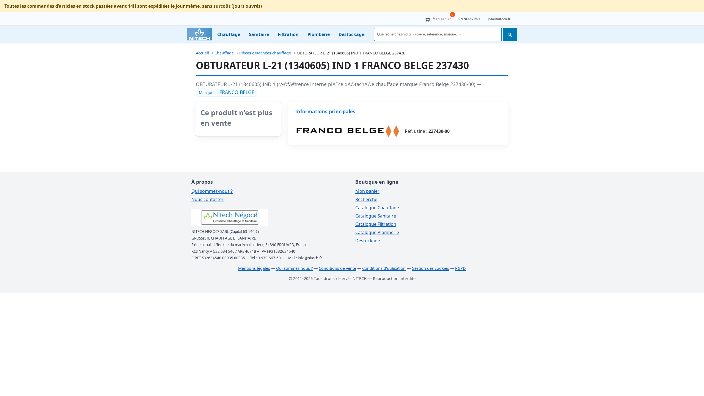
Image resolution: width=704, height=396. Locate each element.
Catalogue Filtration (375, 224)
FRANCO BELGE (236, 92)
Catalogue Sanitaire (375, 216)
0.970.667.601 (469, 18)
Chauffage (228, 34)
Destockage (351, 34)
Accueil (202, 53)
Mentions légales (254, 268)
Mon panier (367, 191)
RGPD (460, 268)
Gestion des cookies (430, 268)
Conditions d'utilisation (384, 268)
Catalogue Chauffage (377, 208)
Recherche (366, 199)
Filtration (288, 34)
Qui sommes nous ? (294, 268)
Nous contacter (207, 199)
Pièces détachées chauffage (265, 53)
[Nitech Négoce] (199, 34)
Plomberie (318, 34)
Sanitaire (259, 34)
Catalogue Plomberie (377, 232)
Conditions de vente (337, 268)
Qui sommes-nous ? (212, 191)
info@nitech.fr (499, 18)
